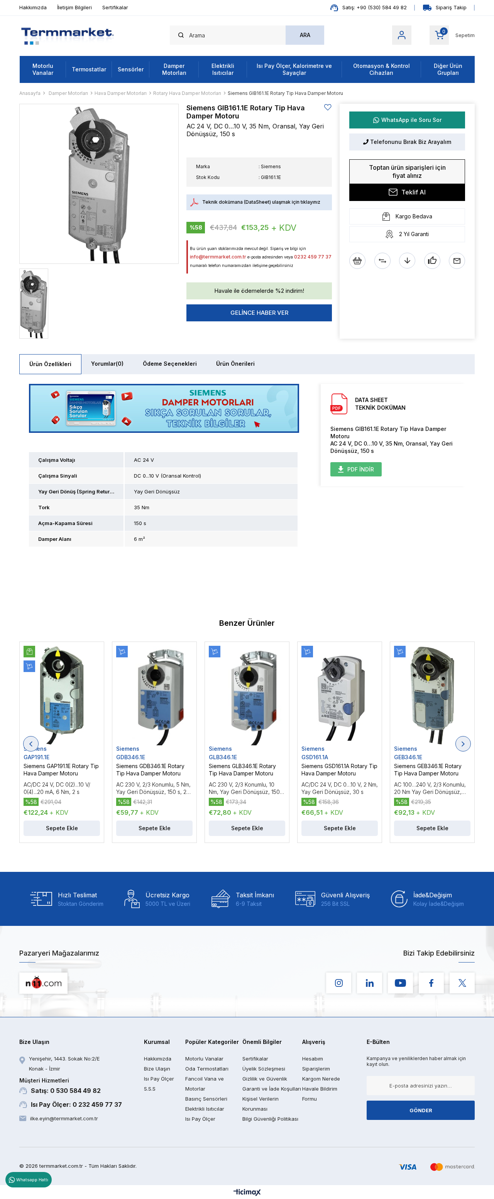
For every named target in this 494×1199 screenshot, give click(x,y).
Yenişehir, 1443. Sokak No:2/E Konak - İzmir (64, 1063)
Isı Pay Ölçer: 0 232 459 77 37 (76, 1104)
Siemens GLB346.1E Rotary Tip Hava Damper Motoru (242, 770)
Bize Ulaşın (157, 1069)
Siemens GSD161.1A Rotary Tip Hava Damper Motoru (339, 770)
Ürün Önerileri (235, 363)
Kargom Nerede (321, 1079)
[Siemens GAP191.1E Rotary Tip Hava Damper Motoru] (62, 695)
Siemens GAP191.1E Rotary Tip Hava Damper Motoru (61, 770)
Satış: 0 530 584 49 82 (60, 1085)
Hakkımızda (33, 7)
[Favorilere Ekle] (328, 107)
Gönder (420, 1110)
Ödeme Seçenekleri (170, 363)
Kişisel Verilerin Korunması (260, 1104)
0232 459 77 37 (313, 257)
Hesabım (312, 1058)
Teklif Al (413, 192)
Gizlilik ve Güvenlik (264, 1079)
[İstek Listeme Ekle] (357, 261)
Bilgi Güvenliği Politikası (270, 1119)
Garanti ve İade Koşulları (271, 1089)
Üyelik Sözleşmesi (263, 1069)
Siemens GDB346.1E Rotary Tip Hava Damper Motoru (150, 770)
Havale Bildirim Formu (319, 1094)
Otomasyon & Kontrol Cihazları (381, 69)
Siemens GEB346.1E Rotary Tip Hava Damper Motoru (428, 770)
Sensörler (131, 69)
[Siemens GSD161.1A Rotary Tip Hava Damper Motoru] (339, 695)
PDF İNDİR (360, 469)
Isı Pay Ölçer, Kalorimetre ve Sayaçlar (294, 69)
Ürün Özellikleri (50, 364)
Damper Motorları (174, 69)
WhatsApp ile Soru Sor (411, 120)
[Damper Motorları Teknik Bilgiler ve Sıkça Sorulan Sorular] (164, 408)
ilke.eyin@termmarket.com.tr (64, 1118)
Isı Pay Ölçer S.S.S (159, 1084)
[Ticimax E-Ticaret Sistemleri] (247, 1193)
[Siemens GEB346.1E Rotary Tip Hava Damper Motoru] (432, 695)
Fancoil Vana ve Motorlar (204, 1084)
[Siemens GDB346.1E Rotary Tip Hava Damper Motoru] (154, 695)
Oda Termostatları (206, 1069)
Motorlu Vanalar (42, 69)
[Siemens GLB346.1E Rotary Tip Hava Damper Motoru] (247, 695)
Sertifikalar (115, 7)
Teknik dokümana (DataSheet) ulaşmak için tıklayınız (261, 202)
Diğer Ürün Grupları (448, 69)
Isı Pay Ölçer (200, 1119)
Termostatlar (89, 69)
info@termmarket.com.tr (218, 257)
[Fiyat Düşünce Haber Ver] (407, 261)
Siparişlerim (316, 1069)
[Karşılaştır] (382, 261)
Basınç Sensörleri (206, 1099)
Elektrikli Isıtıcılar (222, 69)
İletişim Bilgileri (74, 7)
